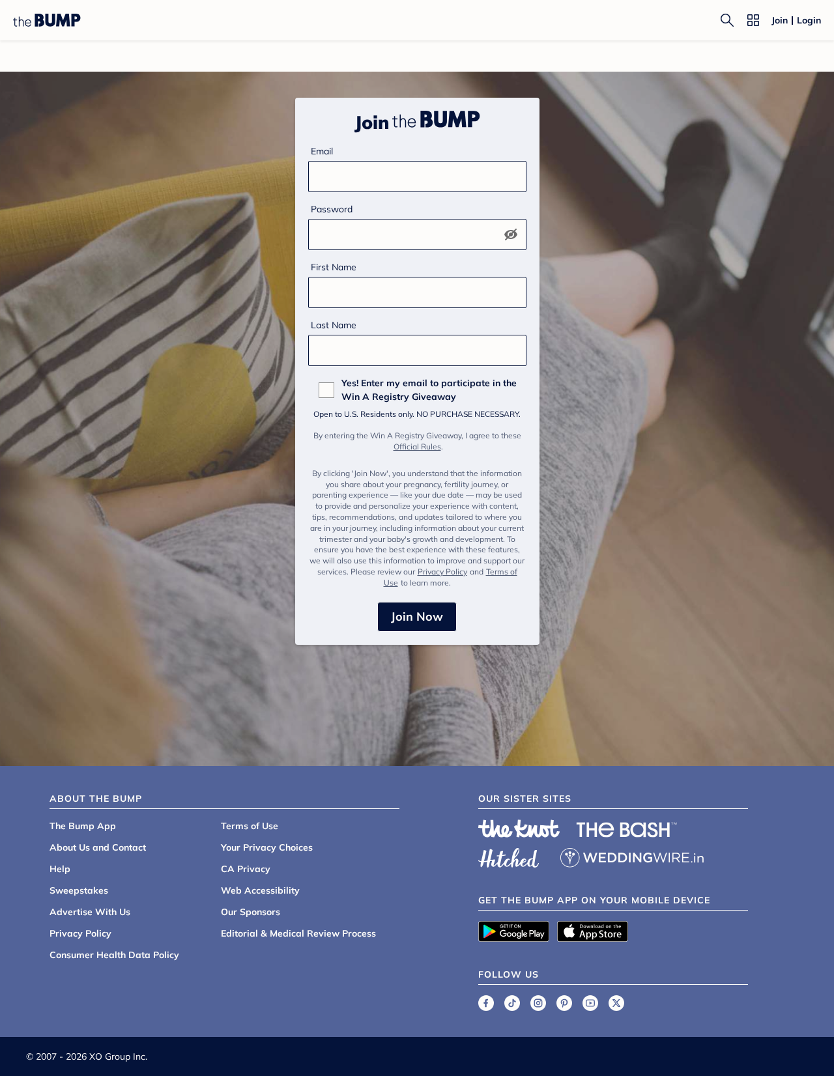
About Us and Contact (98, 847)
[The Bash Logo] (627, 830)
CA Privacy (245, 869)
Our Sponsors (250, 912)
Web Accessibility (260, 890)
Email (322, 151)
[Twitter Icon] (616, 1003)
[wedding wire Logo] (632, 856)
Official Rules (417, 446)
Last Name (333, 325)
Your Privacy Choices (267, 847)
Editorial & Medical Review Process (298, 933)
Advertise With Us (90, 912)
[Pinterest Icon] (564, 1003)
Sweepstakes (79, 890)
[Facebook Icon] (486, 1003)
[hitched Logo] (508, 856)
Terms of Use (249, 826)
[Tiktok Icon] (512, 1003)
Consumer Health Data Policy (114, 955)
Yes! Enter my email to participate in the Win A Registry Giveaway (429, 390)
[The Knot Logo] (519, 828)
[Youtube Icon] (590, 1003)
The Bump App (83, 826)
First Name (333, 267)
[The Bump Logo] (47, 20)
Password (331, 209)
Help (60, 869)
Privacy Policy (442, 571)
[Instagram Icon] (538, 1003)
